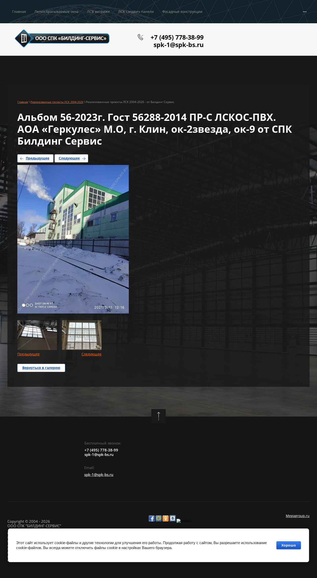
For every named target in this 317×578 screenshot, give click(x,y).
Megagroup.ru (298, 515)
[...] (304, 11)
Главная (22, 102)
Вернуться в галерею (41, 367)
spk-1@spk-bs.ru (179, 44)
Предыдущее (37, 158)
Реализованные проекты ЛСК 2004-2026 (56, 102)
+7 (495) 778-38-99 (177, 37)
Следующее (69, 158)
